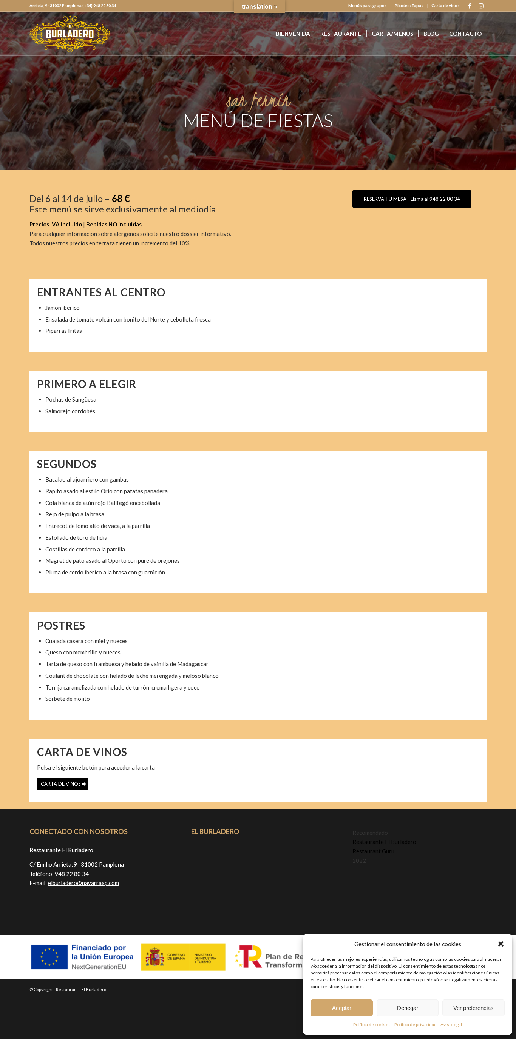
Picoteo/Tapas (409, 5)
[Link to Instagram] (481, 5)
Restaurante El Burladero (384, 841)
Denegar (407, 1008)
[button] (501, 944)
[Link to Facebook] (469, 5)
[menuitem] (368, 6)
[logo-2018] (69, 33)
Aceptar (341, 1008)
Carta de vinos (445, 5)
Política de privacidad (415, 1024)
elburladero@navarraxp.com (83, 882)
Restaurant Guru (373, 851)
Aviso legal (451, 1024)
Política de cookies (372, 1024)
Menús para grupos (367, 5)
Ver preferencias (473, 1008)
